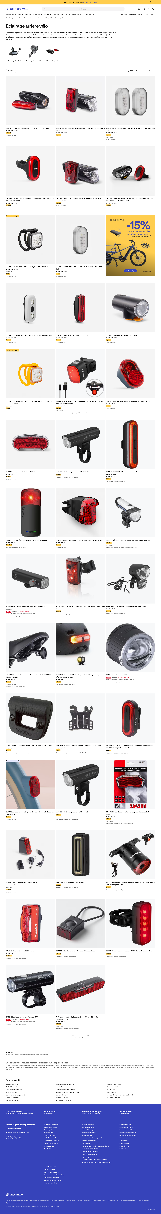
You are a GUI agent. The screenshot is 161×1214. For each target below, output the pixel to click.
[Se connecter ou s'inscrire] (148, 9)
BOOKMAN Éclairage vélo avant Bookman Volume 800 (26, 606)
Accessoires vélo (11, 1092)
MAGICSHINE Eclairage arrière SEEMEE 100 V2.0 (73, 882)
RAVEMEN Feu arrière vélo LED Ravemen (20, 951)
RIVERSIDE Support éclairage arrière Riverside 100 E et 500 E (78, 746)
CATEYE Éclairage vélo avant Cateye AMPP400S (24, 1017)
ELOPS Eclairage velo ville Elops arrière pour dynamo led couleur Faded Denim (30, 813)
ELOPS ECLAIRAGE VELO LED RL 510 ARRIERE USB (74, 335)
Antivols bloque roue (114, 1084)
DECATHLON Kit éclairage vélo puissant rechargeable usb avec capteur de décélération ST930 (129, 200)
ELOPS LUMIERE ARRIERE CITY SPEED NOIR (21, 882)
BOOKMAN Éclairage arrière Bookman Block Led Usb (75, 951)
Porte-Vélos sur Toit (62, 1095)
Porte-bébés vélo (11, 1087)
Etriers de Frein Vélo (12, 1097)
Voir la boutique (130, 271)
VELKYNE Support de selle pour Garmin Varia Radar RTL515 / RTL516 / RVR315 (28, 676)
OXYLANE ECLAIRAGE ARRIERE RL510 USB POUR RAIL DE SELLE (79, 540)
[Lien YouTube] (15, 1137)
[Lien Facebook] (7, 1137)
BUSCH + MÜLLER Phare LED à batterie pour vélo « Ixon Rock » (129, 540)
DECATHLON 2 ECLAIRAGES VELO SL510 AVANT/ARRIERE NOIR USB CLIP (130, 129)
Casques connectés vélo (14, 1089)
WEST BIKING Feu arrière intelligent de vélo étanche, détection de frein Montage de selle (130, 883)
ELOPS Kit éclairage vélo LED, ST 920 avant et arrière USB (27, 128)
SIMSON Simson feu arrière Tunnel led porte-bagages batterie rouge (129, 813)
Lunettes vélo (111, 1092)
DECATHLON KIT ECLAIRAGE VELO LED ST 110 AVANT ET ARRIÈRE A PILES (80, 129)
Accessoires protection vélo (65, 1089)
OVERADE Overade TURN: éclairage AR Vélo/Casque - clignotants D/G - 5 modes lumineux (80, 676)
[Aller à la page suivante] (88, 1037)
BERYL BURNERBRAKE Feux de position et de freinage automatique (126, 473)
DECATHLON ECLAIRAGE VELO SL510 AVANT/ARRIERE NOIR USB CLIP (79, 268)
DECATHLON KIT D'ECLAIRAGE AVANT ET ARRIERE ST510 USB (78, 198)
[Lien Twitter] (11, 1137)
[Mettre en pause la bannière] (150, 2)
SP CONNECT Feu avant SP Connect (119, 675)
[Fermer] (153, 2)
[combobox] (148, 71)
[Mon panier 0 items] (153, 9)
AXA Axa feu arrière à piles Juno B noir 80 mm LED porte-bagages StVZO (77, 1018)
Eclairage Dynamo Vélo (33, 61)
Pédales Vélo (111, 1089)
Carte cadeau (149, 14)
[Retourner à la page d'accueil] (17, 9)
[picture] (30, 100)
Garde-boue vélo (62, 1087)
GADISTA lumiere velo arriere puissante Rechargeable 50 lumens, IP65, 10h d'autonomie (80, 402)
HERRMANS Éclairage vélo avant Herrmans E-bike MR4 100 (127, 606)
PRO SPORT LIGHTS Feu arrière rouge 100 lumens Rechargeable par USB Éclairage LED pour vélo (130, 747)
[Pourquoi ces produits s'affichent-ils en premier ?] (129, 71)
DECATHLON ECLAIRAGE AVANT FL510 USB (121, 335)
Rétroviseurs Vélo (12, 1084)
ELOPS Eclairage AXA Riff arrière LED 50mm (22, 472)
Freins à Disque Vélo (12, 1100)
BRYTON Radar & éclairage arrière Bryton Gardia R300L (26, 540)
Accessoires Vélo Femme (115, 1087)
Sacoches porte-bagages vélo (16, 1095)
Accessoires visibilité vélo (65, 1084)
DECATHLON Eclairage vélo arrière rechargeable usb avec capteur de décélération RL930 (30, 200)
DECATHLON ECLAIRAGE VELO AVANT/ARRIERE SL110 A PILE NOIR (29, 267)
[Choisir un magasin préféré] (139, 9)
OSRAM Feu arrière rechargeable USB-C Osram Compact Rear (129, 951)
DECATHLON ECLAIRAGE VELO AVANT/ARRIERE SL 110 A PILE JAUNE (30, 401)
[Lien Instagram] (19, 1137)
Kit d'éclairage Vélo (52, 61)
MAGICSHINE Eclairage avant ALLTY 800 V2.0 (72, 472)
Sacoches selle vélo (113, 1097)
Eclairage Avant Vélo (15, 61)
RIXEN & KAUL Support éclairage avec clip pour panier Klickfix (29, 746)
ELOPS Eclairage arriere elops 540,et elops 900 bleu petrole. (128, 401)
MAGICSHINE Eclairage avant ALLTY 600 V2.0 (72, 812)
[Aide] (144, 9)
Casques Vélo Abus (62, 1097)
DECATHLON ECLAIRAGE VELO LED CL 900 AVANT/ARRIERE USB (29, 335)
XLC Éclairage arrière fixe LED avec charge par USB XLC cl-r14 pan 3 (80, 608)
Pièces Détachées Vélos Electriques (68, 1092)
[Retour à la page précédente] (73, 1037)
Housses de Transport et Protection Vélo (120, 1095)
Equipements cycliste (63, 1100)
